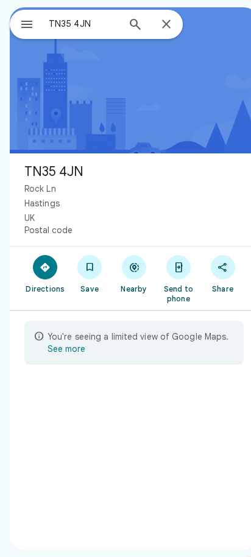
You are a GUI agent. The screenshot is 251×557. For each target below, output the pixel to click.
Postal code (48, 230)
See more (66, 348)
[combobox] (83, 23)
